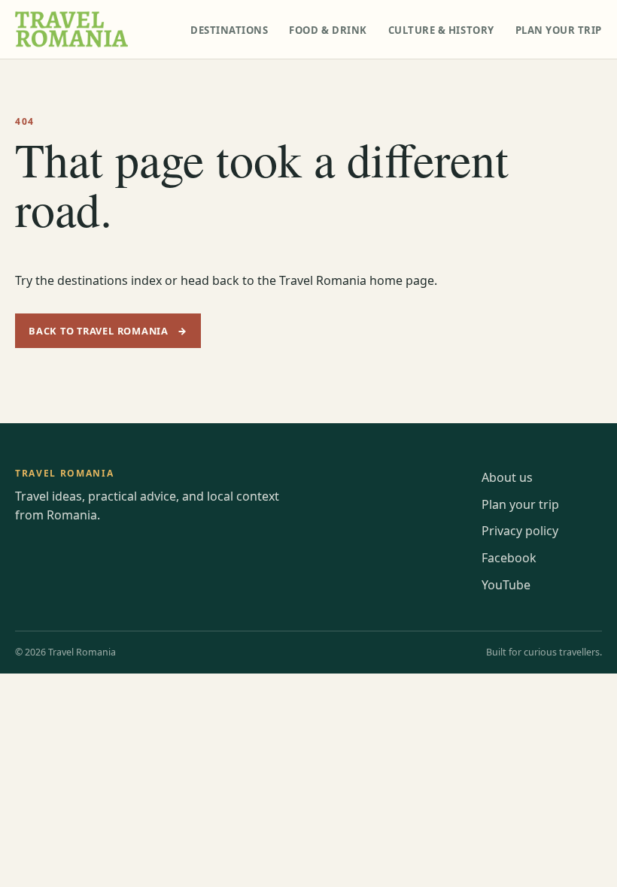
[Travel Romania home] (71, 29)
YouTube (506, 585)
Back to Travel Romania (108, 331)
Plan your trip (558, 30)
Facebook (509, 557)
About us (507, 477)
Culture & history (441, 30)
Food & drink (327, 30)
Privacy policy (520, 530)
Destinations (229, 30)
